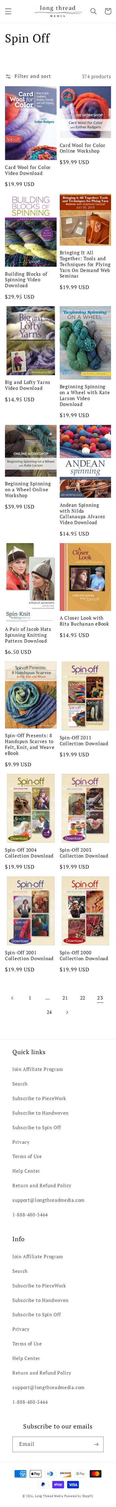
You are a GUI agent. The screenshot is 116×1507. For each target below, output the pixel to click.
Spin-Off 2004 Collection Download (29, 853)
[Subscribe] (96, 1444)
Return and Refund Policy (41, 1185)
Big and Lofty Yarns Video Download (27, 385)
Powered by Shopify (78, 1496)
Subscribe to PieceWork (39, 1098)
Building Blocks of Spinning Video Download (26, 279)
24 (49, 1012)
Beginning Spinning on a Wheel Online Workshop (28, 489)
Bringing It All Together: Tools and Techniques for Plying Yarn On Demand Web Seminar (85, 264)
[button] (8, 11)
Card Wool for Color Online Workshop (82, 148)
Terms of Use (27, 1156)
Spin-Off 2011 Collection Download (84, 741)
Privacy (20, 1142)
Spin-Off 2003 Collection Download (84, 853)
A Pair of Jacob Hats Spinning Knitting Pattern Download (28, 635)
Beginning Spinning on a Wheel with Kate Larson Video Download (85, 395)
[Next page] (67, 1012)
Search (20, 1084)
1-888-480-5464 (30, 1215)
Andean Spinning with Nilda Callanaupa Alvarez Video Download (82, 513)
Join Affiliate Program (37, 1069)
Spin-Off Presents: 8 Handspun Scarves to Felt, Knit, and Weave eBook (30, 744)
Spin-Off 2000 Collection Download (84, 955)
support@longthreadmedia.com (48, 1200)
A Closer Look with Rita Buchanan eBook (84, 621)
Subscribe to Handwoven (40, 1113)
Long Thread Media (49, 1496)
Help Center (26, 1171)
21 (65, 998)
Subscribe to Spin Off (36, 1127)
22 (82, 998)
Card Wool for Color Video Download (28, 170)
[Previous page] (12, 998)
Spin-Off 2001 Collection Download (29, 955)
